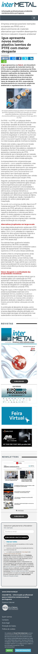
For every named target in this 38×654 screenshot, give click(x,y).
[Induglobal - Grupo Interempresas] (10, 607)
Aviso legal (25, 552)
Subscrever (19, 381)
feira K (20, 65)
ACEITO (9, 650)
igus (4, 65)
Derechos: (6, 568)
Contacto (5, 620)
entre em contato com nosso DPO (19, 571)
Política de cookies (8, 629)
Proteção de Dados (9, 626)
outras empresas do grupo (12, 566)
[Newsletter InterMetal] (19, 485)
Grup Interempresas (21, 633)
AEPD (19, 574)
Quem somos (7, 617)
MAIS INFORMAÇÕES (23, 650)
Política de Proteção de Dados (12, 553)
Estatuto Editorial (8, 602)
